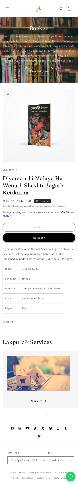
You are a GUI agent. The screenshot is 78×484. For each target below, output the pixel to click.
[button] (7, 9)
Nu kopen (39, 237)
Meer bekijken (39, 71)
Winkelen (36, 401)
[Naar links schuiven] (31, 414)
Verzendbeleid (43, 478)
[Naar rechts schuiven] (47, 414)
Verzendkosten (30, 206)
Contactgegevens (62, 478)
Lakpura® (22, 472)
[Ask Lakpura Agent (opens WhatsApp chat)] (70, 476)
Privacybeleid (61, 472)
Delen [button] (9, 321)
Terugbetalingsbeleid (41, 472)
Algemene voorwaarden (22, 478)
